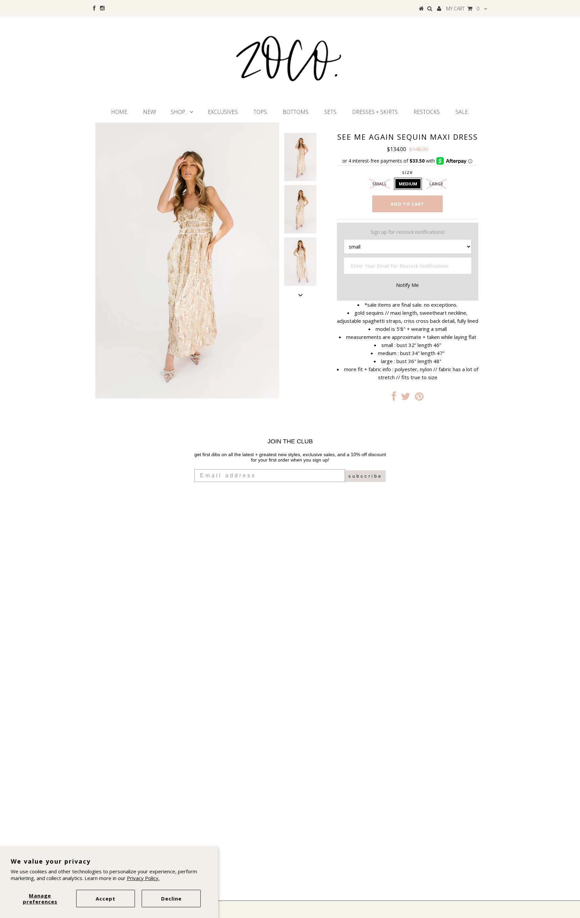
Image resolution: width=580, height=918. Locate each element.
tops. (260, 112)
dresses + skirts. (375, 112)
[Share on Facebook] (394, 398)
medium (408, 184)
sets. (330, 112)
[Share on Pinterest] (419, 398)
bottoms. (296, 112)
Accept (105, 898)
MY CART (462, 8)
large (436, 184)
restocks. (427, 112)
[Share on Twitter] (405, 398)
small (379, 184)
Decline (171, 898)
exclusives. (223, 112)
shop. (178, 112)
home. (119, 112)
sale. (462, 112)
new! (149, 112)
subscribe (365, 476)
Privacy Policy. (143, 878)
